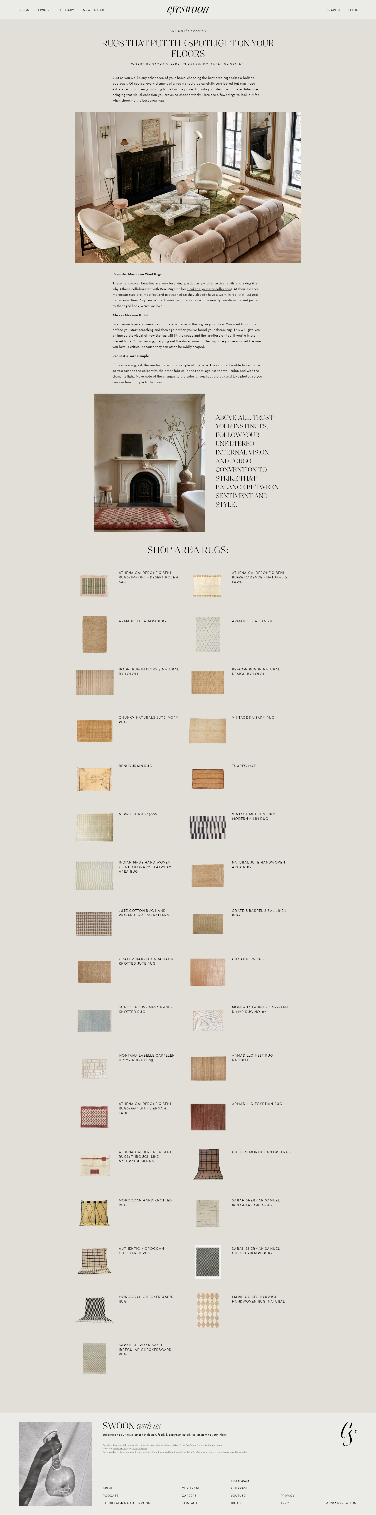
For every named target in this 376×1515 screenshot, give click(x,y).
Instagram (239, 1481)
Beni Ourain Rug (135, 765)
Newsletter (93, 10)
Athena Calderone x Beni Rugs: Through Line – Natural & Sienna (145, 1156)
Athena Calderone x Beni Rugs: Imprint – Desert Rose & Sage (149, 577)
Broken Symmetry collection (209, 289)
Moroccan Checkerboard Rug (146, 1299)
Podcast (110, 1495)
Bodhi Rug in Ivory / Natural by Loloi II (149, 671)
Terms (286, 1503)
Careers (189, 1495)
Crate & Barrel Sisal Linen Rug (259, 912)
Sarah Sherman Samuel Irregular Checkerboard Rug (145, 1349)
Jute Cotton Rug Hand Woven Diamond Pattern (144, 912)
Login (353, 10)
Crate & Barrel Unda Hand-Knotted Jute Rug (147, 961)
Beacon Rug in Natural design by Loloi (256, 671)
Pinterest (239, 1488)
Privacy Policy (139, 1448)
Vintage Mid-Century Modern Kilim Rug (253, 816)
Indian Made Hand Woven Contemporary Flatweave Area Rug (146, 867)
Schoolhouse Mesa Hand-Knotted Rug (145, 1009)
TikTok (236, 1503)
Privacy (288, 1495)
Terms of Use (120, 1448)
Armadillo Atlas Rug (253, 621)
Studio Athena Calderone (126, 1503)
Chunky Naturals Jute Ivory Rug (149, 719)
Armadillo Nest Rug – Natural (254, 1057)
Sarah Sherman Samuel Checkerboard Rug (256, 1250)
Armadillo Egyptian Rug (257, 1103)
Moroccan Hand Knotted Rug (145, 1202)
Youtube (238, 1495)
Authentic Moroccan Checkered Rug (141, 1250)
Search (333, 10)
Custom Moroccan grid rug (261, 1152)
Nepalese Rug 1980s (138, 814)
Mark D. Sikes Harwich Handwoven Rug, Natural (258, 1299)
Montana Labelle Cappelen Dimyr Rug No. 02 (260, 1009)
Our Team (190, 1488)
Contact (190, 1503)
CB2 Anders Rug (248, 959)
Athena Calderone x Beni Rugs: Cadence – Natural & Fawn (259, 577)
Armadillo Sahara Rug (142, 621)
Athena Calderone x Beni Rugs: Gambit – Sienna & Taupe (145, 1108)
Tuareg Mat (244, 765)
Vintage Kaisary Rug (253, 717)
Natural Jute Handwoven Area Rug (258, 864)
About (108, 1488)
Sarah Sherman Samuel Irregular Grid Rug (256, 1202)
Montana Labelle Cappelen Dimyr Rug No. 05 (147, 1057)
